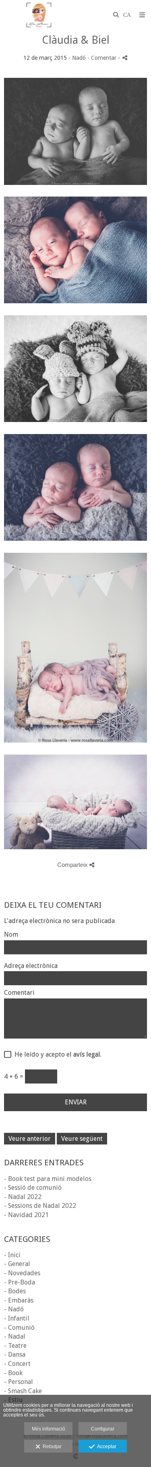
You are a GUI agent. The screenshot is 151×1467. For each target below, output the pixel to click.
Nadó (79, 58)
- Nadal (14, 1336)
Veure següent (82, 1138)
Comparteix (73, 864)
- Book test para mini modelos (47, 1179)
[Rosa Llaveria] (39, 15)
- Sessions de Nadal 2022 (40, 1205)
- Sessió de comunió (33, 1187)
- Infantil (16, 1318)
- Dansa (14, 1354)
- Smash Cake (23, 1391)
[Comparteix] (125, 57)
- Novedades (22, 1273)
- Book (13, 1373)
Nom (11, 934)
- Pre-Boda (19, 1282)
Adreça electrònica (31, 966)
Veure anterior (29, 1138)
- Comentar (102, 58)
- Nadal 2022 (22, 1197)
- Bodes (15, 1291)
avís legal (86, 1054)
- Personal (18, 1382)
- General (17, 1264)
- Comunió (19, 1327)
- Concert (17, 1364)
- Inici (12, 1255)
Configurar (102, 1429)
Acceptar (105, 1446)
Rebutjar (51, 1446)
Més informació (48, 1429)
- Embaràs (18, 1300)
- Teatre (15, 1345)
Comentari (19, 992)
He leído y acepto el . (56, 1054)
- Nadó (14, 1309)
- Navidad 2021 (26, 1215)
